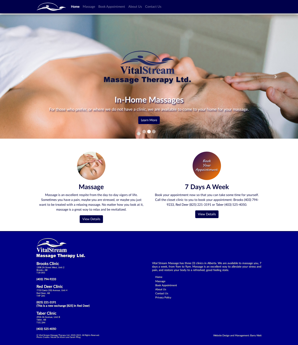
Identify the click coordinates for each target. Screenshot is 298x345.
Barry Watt (256, 335)
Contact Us (153, 6)
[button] (22, 77)
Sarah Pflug (75, 337)
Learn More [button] (149, 120)
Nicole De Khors (57, 337)
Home (76, 6)
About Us (135, 6)
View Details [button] (91, 219)
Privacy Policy (163, 297)
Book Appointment (111, 6)
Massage (89, 6)
